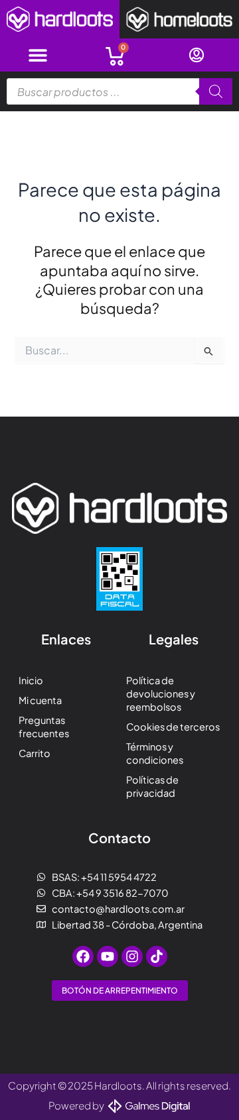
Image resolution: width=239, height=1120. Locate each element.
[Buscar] (215, 91)
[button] (38, 55)
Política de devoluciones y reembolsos (160, 693)
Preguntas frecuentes (44, 726)
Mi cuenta (40, 700)
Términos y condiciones (154, 753)
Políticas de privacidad (152, 786)
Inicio (31, 680)
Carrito (34, 753)
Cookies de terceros (173, 727)
